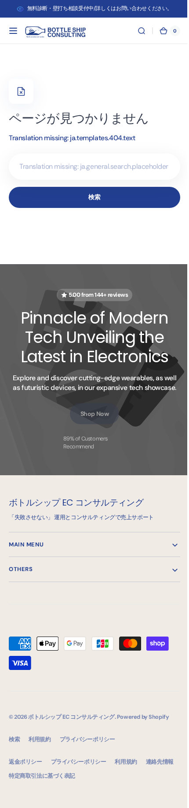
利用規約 (126, 761)
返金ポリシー (25, 761)
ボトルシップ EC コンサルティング (71, 717)
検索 (91, 197)
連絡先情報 (160, 761)
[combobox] (91, 166)
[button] (13, 30)
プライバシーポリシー (78, 761)
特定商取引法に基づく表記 (42, 775)
